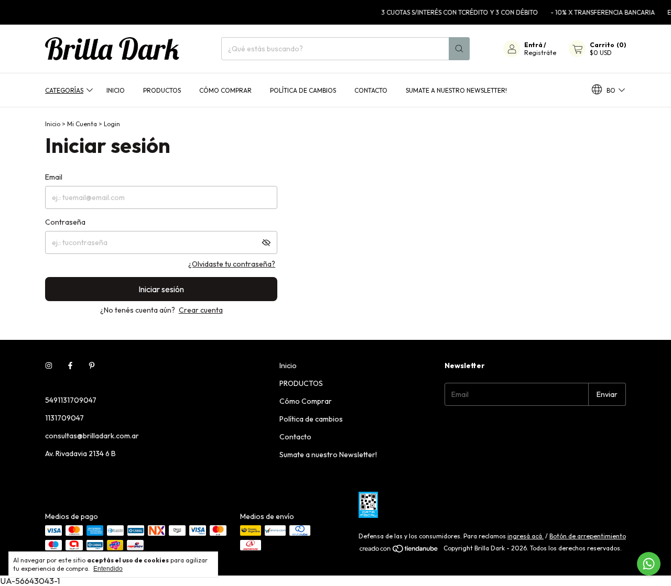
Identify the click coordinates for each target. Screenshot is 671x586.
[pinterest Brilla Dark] (91, 365)
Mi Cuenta (82, 124)
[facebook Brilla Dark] (70, 365)
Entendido (108, 568)
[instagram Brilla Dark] (48, 365)
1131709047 (64, 418)
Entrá (533, 45)
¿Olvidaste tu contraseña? (231, 264)
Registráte (540, 53)
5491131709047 (70, 400)
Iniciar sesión (161, 289)
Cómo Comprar (225, 90)
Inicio (115, 90)
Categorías (64, 90)
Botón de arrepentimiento (587, 536)
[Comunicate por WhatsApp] (649, 564)
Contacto (370, 90)
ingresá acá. (525, 536)
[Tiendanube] (399, 551)
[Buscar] (459, 48)
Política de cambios (303, 90)
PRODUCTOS (162, 90)
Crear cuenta (201, 310)
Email (53, 177)
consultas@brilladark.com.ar (92, 435)
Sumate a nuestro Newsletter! (456, 90)
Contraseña (65, 222)
